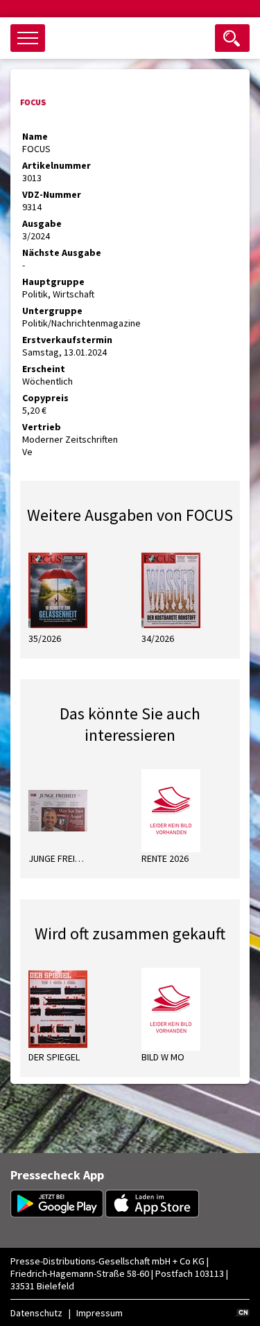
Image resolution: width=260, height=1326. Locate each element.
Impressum (99, 1313)
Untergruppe (52, 310)
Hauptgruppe (53, 281)
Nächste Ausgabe (61, 252)
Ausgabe (42, 223)
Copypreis (45, 398)
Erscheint (43, 368)
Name (35, 136)
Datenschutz (36, 1313)
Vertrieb (41, 427)
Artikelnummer (56, 165)
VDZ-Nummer (51, 194)
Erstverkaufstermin (67, 339)
